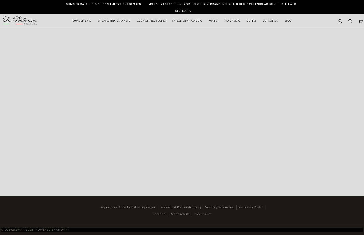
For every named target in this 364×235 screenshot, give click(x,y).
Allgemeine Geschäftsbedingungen (128, 207)
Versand (159, 214)
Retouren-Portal (251, 207)
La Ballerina (15, 230)
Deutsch (181, 11)
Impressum (202, 214)
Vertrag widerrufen (219, 207)
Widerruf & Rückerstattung (181, 207)
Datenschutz (180, 214)
